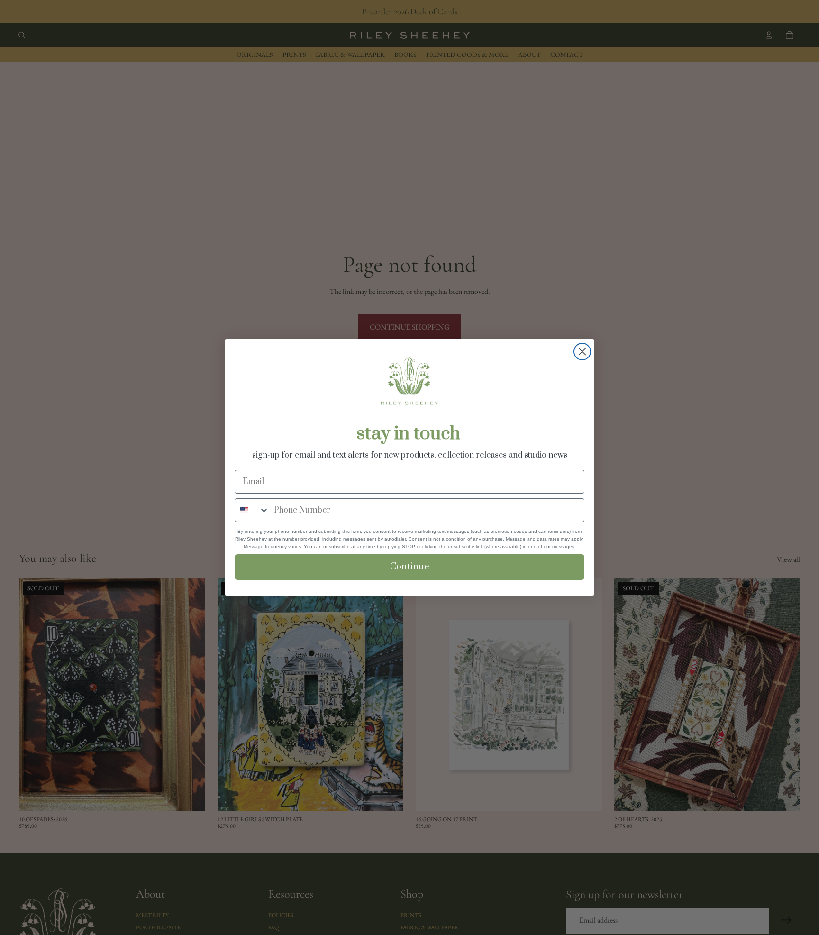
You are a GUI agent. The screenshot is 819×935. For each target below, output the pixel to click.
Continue (409, 567)
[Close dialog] (582, 351)
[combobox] (252, 510)
